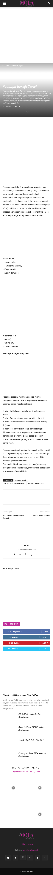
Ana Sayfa (5, 66)
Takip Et (44, 637)
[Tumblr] (32, 554)
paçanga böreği (20, 480)
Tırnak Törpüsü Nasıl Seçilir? (30, 740)
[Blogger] (8, 857)
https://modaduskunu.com (26, 549)
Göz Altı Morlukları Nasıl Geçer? (13, 517)
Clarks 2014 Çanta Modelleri (21, 695)
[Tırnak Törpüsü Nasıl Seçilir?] (9, 743)
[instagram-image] (13, 788)
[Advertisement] (26, 35)
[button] (4, 3)
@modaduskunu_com (26, 771)
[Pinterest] (18, 123)
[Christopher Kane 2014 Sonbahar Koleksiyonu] (9, 756)
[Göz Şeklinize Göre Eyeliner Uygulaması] (9, 717)
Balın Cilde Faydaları (41, 515)
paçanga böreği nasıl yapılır (14, 483)
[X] (11, 123)
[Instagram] (21, 554)
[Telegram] (30, 123)
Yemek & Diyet (17, 66)
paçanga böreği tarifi (35, 483)
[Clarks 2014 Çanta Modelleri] (26, 674)
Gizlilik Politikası (26, 844)
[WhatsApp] (24, 123)
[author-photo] (26, 541)
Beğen (45, 632)
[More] (37, 123)
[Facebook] (5, 123)
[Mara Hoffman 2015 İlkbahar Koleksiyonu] (9, 730)
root (26, 545)
